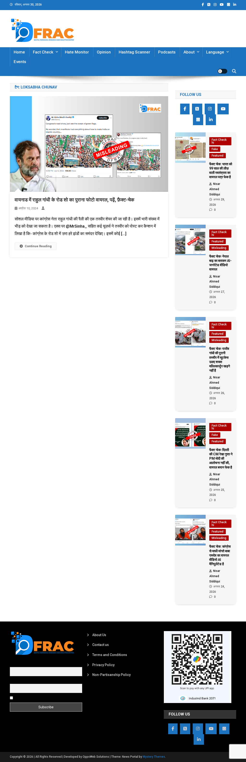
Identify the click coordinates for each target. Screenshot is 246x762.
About (189, 52)
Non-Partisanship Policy (111, 675)
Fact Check (43, 52)
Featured (217, 155)
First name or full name (27, 664)
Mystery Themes (154, 756)
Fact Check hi (219, 141)
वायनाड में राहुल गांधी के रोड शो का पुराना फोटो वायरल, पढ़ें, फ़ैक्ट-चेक (74, 200)
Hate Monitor (77, 52)
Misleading (219, 248)
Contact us (100, 645)
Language (215, 52)
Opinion (104, 52)
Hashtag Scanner (134, 52)
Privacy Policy (103, 665)
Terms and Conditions (109, 655)
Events (20, 61)
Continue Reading (38, 246)
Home (19, 52)
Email (14, 681)
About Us (99, 635)
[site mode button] (222, 71)
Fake (215, 149)
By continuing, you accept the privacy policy (47, 698)
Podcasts (167, 52)
